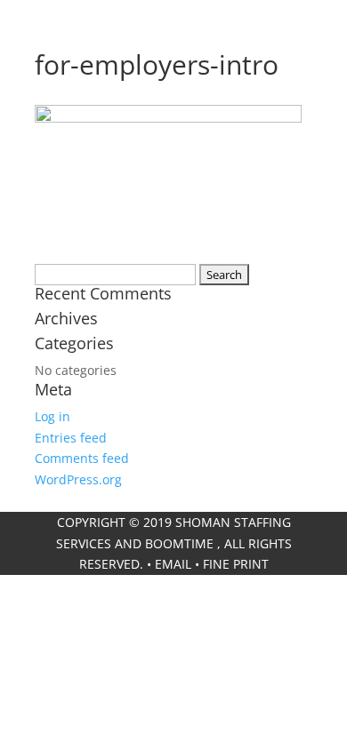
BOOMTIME (179, 543)
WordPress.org (78, 479)
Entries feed (71, 437)
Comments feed (82, 458)
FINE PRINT (236, 563)
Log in (52, 416)
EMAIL (173, 563)
